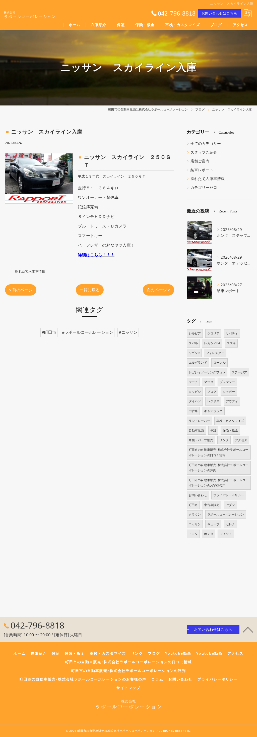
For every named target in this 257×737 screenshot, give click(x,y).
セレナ (230, 524)
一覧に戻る (90, 290)
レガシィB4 (212, 343)
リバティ (232, 333)
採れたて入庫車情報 (30, 271)
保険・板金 (230, 430)
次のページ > (158, 290)
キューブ (213, 524)
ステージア (239, 372)
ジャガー (229, 391)
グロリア (213, 333)
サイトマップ (128, 688)
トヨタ (193, 534)
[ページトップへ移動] (248, 630)
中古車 (193, 411)
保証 (213, 430)
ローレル (219, 362)
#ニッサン (128, 332)
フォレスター (215, 353)
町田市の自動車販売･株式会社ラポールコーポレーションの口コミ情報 (218, 452)
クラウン (195, 514)
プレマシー (227, 382)
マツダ (208, 382)
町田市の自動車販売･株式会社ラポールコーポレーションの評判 (218, 468)
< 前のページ (20, 290)
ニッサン (195, 524)
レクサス (213, 401)
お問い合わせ (198, 495)
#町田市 (49, 332)
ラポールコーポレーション (225, 514)
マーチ (193, 382)
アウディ (232, 401)
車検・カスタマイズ (230, 421)
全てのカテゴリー (205, 143)
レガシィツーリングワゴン (207, 372)
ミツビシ (195, 391)
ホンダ (208, 534)
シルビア (195, 333)
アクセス (241, 440)
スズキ (231, 343)
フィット (226, 534)
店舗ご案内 (200, 161)
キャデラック (213, 411)
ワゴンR (194, 353)
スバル (193, 343)
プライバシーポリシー (228, 495)
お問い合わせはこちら (219, 13)
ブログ (212, 391)
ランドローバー (199, 421)
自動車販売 (196, 430)
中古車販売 (211, 505)
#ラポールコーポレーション (87, 332)
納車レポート (201, 169)
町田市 (193, 505)
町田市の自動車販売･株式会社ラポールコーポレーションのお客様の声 (218, 483)
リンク (224, 440)
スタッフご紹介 (203, 152)
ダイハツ (195, 401)
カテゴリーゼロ (203, 187)
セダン (230, 505)
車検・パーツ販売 (201, 440)
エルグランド (198, 362)
